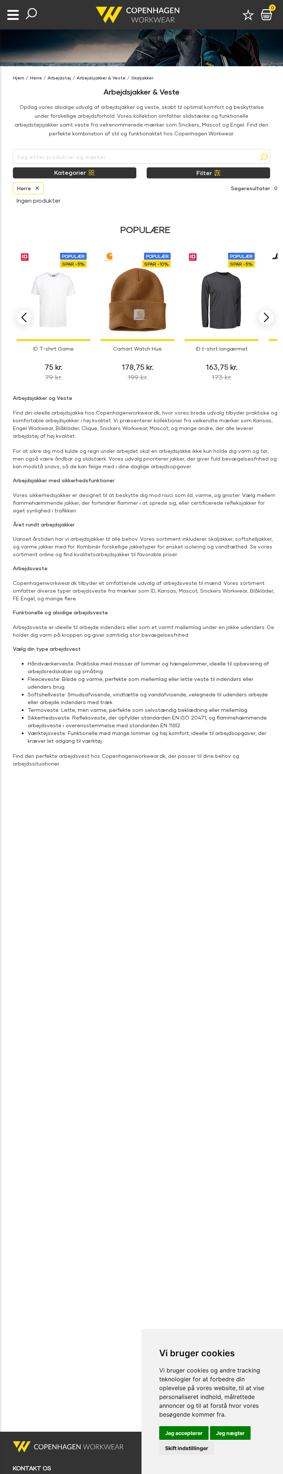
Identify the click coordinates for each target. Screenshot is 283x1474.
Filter (204, 172)
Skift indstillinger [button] (186, 1448)
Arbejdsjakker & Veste (101, 78)
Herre (36, 78)
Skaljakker (142, 78)
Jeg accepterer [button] (184, 1433)
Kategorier (70, 172)
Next (266, 317)
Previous (24, 317)
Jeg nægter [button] (230, 1433)
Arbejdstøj (59, 78)
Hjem (18, 78)
